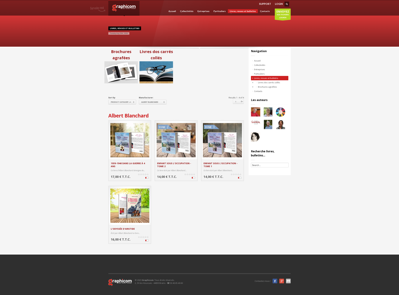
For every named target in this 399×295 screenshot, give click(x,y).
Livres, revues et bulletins (242, 11)
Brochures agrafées (121, 54)
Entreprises (202, 11)
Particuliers (219, 11)
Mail (288, 281)
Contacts (264, 11)
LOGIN (279, 3)
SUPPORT (265, 3)
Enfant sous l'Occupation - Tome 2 (174, 165)
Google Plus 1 (281, 281)
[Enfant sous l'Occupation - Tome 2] (176, 139)
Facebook (275, 281)
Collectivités (185, 11)
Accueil (171, 11)
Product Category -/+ (121, 102)
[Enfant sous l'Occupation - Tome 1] (222, 139)
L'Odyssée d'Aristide (123, 228)
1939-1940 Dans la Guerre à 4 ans (128, 165)
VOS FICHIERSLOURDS (282, 14)
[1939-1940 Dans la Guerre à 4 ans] (129, 139)
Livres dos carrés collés (156, 54)
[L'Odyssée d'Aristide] (129, 205)
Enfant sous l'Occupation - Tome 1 (221, 165)
